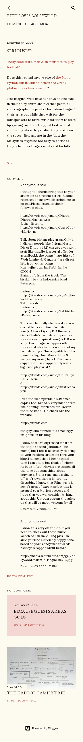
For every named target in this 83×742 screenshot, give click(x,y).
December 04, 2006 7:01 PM (38, 508)
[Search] (73, 7)
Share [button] (10, 163)
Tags (33, 24)
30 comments (27, 700)
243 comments (34, 624)
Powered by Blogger (45, 728)
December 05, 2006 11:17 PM (38, 566)
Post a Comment (20, 576)
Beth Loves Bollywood (32, 15)
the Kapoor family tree (36, 693)
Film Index (17, 24)
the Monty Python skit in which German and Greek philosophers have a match (39, 82)
